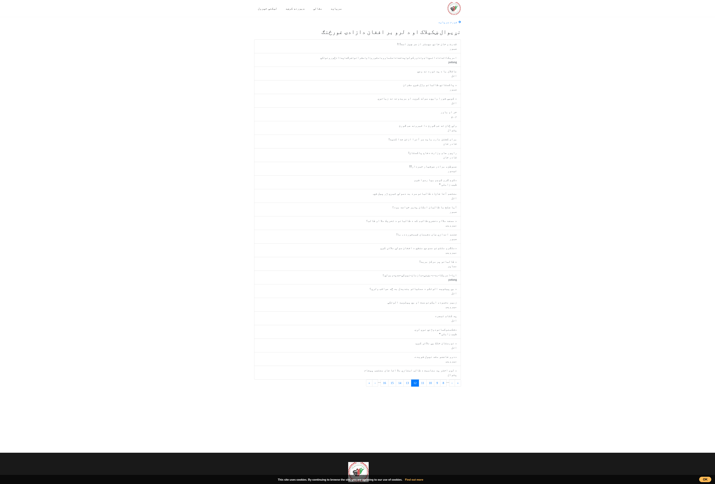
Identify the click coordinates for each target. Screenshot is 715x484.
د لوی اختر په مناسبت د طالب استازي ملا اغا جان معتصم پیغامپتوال (410, 372)
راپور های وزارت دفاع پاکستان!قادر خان (432, 155)
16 (384, 383)
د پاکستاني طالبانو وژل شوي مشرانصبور (430, 87)
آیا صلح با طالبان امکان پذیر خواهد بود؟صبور (424, 209)
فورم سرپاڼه (448, 22)
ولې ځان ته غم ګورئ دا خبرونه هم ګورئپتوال (428, 128)
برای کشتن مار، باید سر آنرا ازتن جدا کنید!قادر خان (423, 141)
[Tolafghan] (454, 8)
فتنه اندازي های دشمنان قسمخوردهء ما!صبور (426, 236)
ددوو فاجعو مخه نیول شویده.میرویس (435, 359)
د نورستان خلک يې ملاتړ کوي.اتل (436, 345)
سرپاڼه (336, 8)
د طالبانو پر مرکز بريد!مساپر (438, 264)
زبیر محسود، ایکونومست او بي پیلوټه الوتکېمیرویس (422, 304)
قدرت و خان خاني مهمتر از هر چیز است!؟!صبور (427, 46)
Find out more (414, 479)
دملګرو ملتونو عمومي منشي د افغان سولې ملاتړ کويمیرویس (418, 250)
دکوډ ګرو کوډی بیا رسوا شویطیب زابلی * (435, 182)
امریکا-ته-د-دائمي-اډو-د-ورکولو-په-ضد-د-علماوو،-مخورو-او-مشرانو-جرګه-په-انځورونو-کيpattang (388, 60)
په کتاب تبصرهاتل (446, 318)
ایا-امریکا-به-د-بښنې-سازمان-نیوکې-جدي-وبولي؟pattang (419, 277)
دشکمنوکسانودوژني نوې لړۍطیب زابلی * (435, 332)
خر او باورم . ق (449, 114)
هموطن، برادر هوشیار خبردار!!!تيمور (433, 168)
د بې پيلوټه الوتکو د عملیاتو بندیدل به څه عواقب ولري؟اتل (413, 291)
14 (399, 383)
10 (430, 383)
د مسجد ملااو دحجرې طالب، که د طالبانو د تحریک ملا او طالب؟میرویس (411, 223)
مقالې (317, 8)
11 (422, 383)
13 (407, 383)
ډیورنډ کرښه (295, 8)
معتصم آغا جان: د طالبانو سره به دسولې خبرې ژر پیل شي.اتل (415, 196)
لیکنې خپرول (267, 8)
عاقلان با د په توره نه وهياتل (437, 73)
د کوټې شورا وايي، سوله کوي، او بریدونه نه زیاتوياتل (417, 100)
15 (392, 383)
